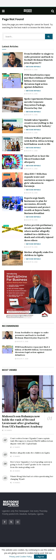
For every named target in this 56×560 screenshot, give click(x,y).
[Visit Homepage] (28, 10)
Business (7, 198)
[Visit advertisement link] (28, 294)
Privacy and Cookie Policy (20, 556)
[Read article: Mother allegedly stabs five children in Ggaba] (12, 258)
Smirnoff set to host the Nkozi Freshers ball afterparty (36, 158)
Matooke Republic (33, 67)
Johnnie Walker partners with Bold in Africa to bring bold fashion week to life (38, 140)
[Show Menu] (3, 11)
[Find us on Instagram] (17, 522)
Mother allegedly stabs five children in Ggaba (30, 453)
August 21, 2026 (31, 70)
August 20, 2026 (31, 193)
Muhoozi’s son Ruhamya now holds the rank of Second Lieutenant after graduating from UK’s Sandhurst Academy (22, 421)
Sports (6, 54)
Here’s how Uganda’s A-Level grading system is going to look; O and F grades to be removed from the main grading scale (31, 464)
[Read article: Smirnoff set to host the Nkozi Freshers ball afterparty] (12, 161)
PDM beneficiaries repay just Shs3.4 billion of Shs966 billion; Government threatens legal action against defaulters (39, 80)
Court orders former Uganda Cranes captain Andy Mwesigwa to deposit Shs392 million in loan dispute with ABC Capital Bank (31, 441)
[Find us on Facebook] (4, 522)
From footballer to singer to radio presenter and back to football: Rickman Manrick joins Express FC (32, 335)
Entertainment (10, 120)
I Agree (40, 556)
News (6, 75)
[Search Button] (52, 11)
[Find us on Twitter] (11, 522)
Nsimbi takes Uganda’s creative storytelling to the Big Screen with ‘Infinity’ (38, 123)
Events (6, 99)
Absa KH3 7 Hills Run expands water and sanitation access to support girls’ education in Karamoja (39, 179)
